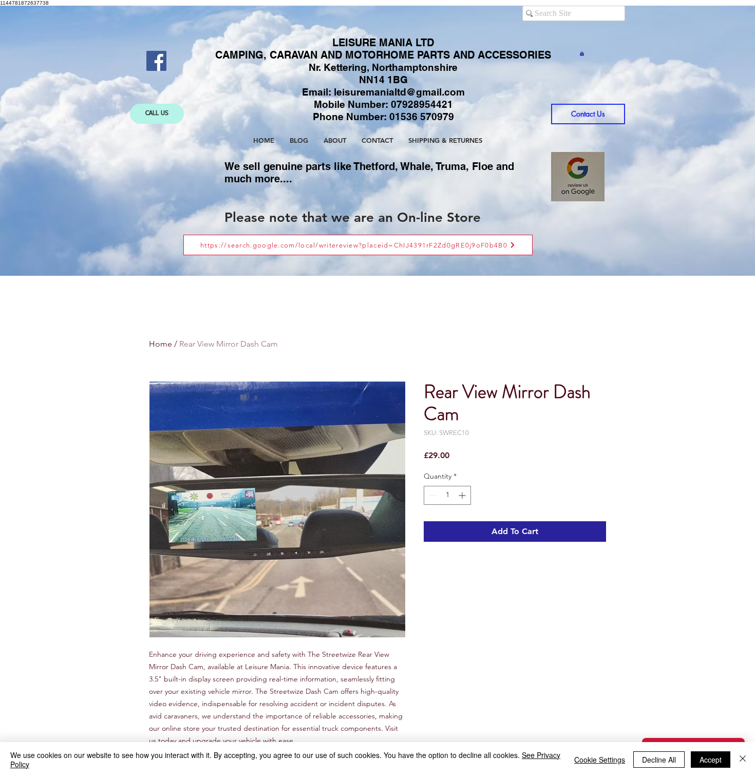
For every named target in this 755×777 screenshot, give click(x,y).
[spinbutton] (447, 495)
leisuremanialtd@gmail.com (399, 92)
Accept (711, 759)
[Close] (743, 759)
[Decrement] (431, 495)
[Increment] (463, 495)
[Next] (682, 141)
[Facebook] (156, 61)
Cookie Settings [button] (599, 759)
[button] (582, 53)
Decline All (659, 759)
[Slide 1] (368, 250)
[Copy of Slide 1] (378, 250)
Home (160, 344)
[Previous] (72, 141)
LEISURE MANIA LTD (383, 42)
